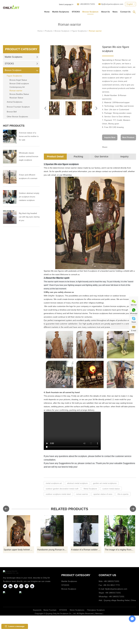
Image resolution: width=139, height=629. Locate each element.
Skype (133, 322)
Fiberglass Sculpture (96, 610)
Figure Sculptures (79, 31)
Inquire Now (109, 137)
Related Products (69, 509)
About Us (105, 12)
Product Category (21, 49)
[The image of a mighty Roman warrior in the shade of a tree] (119, 530)
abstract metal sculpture (77, 483)
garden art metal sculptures (105, 483)
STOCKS (76, 12)
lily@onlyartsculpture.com (112, 4)
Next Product (128, 137)
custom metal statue (111, 489)
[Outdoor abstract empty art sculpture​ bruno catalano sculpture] (10, 197)
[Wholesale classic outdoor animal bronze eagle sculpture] (10, 156)
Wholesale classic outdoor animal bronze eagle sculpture (28, 156)
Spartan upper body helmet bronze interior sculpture (19, 549)
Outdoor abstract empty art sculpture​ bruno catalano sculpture (29, 196)
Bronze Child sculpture (19, 83)
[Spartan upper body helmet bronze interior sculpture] (18, 530)
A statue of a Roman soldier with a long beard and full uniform (86, 549)
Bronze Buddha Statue (19, 94)
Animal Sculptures (14, 102)
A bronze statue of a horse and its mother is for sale (29, 136)
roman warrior (82, 494)
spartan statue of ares (102, 494)
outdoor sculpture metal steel (58, 494)
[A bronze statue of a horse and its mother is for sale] (10, 136)
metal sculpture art (54, 483)
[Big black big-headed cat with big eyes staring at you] (10, 217)
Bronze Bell (12, 112)
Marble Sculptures (60, 12)
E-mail (133, 331)
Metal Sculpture (90, 489)
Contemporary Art (17, 87)
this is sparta (123, 494)
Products (48, 31)
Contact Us (125, 12)
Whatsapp (133, 313)
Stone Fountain (49, 610)
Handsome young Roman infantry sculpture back (52, 549)
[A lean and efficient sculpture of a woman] (10, 177)
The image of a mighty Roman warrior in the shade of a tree (120, 549)
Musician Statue (16, 98)
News (115, 12)
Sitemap (98, 613)
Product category (75, 575)
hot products (13, 125)
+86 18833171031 (113, 593)
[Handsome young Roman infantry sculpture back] (52, 530)
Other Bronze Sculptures (17, 116)
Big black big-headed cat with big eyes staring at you (29, 216)
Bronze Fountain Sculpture (18, 107)
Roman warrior (95, 31)
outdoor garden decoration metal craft (62, 489)
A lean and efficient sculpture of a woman (28, 176)
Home (47, 12)
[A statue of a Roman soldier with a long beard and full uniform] (86, 530)
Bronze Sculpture (90, 12)
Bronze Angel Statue (18, 80)
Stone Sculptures (77, 610)
